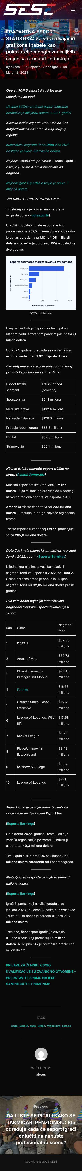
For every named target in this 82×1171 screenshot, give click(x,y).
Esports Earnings (51, 556)
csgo (14, 1026)
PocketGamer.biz (30, 475)
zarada (66, 1026)
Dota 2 (23, 1026)
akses (15, 67)
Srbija (41, 1026)
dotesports (40, 215)
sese (33, 1026)
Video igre (50, 67)
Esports (34, 67)
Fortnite (22, 690)
